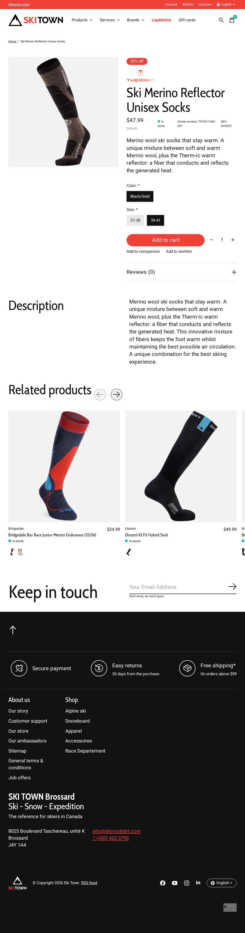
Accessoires (78, 740)
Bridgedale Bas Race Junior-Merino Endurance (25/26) (52, 535)
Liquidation (161, 20)
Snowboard (77, 721)
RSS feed (89, 883)
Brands (133, 20)
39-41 (156, 220)
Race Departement (85, 751)
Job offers (19, 777)
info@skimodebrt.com (117, 831)
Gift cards (187, 20)
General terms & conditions (25, 764)
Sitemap (17, 751)
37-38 (135, 220)
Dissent (130, 528)
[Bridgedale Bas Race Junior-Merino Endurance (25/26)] (64, 466)
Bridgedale (16, 528)
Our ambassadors (27, 740)
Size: (132, 210)
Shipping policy (19, 4)
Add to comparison (143, 251)
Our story (18, 711)
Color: (133, 186)
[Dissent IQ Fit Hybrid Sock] (181, 466)
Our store (18, 731)
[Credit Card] (230, 910)
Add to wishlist (179, 251)
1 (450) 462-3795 (111, 838)
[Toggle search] (221, 20)
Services (107, 20)
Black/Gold (140, 196)
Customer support (27, 721)
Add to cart (165, 240)
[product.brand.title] (181, 76)
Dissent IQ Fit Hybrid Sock (146, 535)
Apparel (73, 731)
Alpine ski (75, 711)
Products (80, 20)
